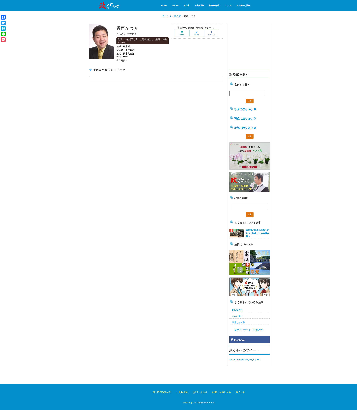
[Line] (3, 34)
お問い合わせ (200, 392)
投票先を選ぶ (215, 5)
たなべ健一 (237, 316)
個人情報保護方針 (161, 392)
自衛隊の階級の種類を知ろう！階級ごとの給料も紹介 (257, 233)
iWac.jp (189, 402)
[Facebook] (3, 17)
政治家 (187, 5)
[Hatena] (3, 28)
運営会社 (240, 392)
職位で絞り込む (244, 118)
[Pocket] (3, 39)
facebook (211, 34)
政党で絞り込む (244, 109)
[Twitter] (3, 23)
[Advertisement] (250, 45)
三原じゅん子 (238, 322)
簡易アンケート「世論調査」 (249, 329)
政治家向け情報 (243, 5)
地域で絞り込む (244, 127)
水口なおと (237, 310)
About (175, 5)
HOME (164, 5)
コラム (229, 5)
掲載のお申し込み (221, 392)
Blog (182, 34)
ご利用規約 (182, 392)
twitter (196, 34)
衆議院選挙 (199, 5)
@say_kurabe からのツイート (245, 359)
